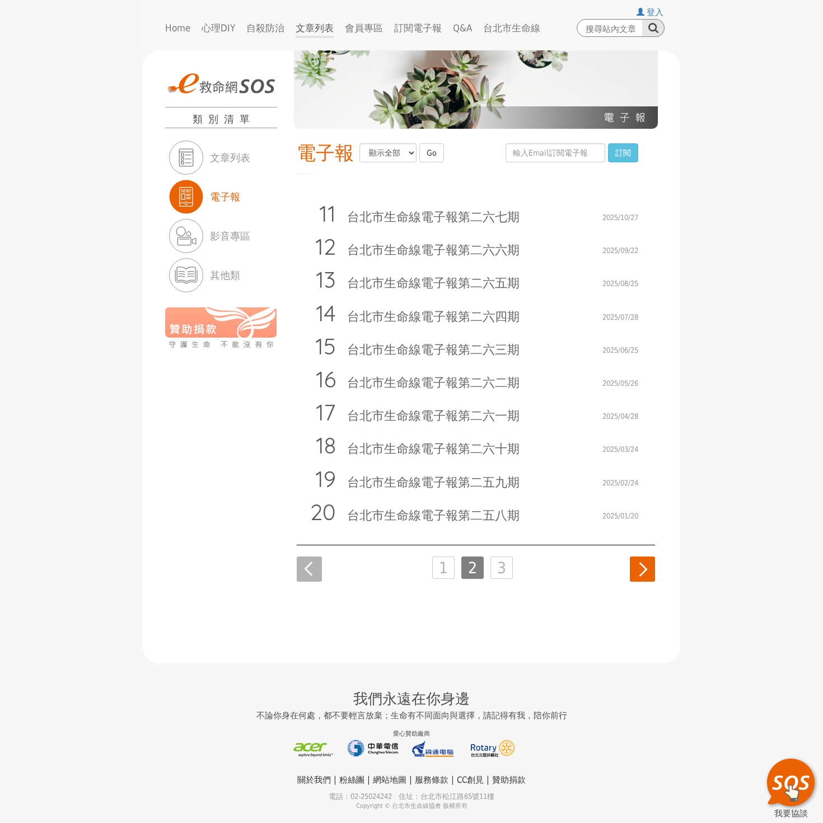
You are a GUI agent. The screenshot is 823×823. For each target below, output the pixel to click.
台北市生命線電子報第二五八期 (433, 515)
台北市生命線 (511, 28)
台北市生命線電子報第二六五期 (433, 283)
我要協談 (791, 811)
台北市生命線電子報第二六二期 (433, 383)
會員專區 (364, 28)
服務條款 (431, 780)
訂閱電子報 (418, 28)
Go (432, 152)
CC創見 (470, 780)
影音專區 (230, 236)
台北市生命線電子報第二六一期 (433, 416)
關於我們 (314, 780)
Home (177, 28)
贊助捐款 (509, 780)
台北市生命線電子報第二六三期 (433, 350)
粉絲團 (351, 780)
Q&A (462, 28)
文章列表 (315, 28)
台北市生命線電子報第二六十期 (433, 449)
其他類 (225, 275)
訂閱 (623, 152)
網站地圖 (389, 780)
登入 (653, 12)
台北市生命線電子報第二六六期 (433, 250)
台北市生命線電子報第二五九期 (433, 482)
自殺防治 (265, 28)
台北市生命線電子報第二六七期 (433, 217)
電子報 (225, 197)
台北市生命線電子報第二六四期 (433, 317)
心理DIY (218, 28)
